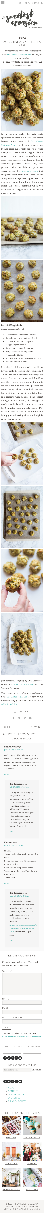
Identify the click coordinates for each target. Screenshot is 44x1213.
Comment (8, 971)
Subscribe (14, 1098)
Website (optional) (13, 1017)
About (8, 1046)
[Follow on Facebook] (5, 1058)
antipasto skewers (29, 171)
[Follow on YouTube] (20, 1058)
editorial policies (9, 704)
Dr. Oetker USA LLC (17, 696)
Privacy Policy (17, 1101)
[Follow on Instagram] (13, 1058)
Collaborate (33, 1046)
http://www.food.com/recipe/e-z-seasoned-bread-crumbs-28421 (24, 928)
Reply (6, 774)
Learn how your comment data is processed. (21, 1037)
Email (5, 1008)
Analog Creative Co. (29, 1209)
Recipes (22, 38)
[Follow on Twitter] (9, 1058)
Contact (19, 1046)
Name (5, 999)
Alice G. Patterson (23, 684)
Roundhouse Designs (26, 1206)
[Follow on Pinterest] (16, 1058)
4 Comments (23, 712)
